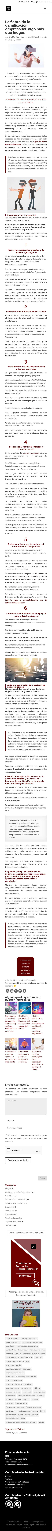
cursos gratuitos (39, 1392)
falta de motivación (30, 453)
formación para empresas (15, 1407)
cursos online (10, 1396)
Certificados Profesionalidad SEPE (19, 1465)
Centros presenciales (14, 1488)
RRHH (23, 1418)
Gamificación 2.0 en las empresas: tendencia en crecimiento (10, 1057)
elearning (9, 1399)
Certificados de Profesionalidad (18, 1192)
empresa (26, 1399)
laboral (42, 1411)
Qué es (8, 1476)
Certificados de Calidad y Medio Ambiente (25, 1496)
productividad (11, 1415)
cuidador (37, 1388)
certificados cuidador (13, 1354)
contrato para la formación (15, 1373)
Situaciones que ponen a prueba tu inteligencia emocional (24, 1057)
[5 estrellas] (11, 980)
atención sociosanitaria (29, 1338)
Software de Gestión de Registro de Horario (21, 1422)
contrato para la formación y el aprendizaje (21, 1376)
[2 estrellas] (7, 980)
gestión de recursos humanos (27, 1411)
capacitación (10, 1346)
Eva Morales (14, 37)
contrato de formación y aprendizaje (18, 1369)
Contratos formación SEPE (16, 1459)
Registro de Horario (13, 1222)
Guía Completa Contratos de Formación (26, 1233)
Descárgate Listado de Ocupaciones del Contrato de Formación (26, 1293)
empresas (35, 1399)
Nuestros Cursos (12, 1218)
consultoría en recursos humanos (17, 1361)
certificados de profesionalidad (34, 1354)
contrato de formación (13, 1365)
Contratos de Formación (15, 1200)
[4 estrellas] (10, 980)
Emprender (9, 1211)
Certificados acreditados (15, 1485)
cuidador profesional (13, 1392)
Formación (9, 1214)
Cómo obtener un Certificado (17, 1482)
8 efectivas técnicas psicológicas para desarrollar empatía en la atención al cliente (37, 1060)
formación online (21, 1403)
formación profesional (33, 1407)
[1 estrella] (6, 980)
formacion (9, 1403)
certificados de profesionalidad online (19, 1357)
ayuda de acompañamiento (32, 1342)
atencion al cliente (12, 1338)
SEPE (7, 1456)
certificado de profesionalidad (27, 1346)
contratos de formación (14, 1380)
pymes (20, 1415)
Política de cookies (14, 1525)
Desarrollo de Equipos (14, 1203)
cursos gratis (27, 1392)
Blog (35, 37)
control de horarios (12, 1388)
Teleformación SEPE (13, 1462)
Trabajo (18, 40)
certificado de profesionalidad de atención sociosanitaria (25, 1350)
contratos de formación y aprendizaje (19, 1384)
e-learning (40, 1396)
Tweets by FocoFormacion (16, 1433)
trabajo (41, 1422)
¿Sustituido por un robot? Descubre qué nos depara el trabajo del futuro (24, 1022)
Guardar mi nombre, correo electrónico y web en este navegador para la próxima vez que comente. (26, 1138)
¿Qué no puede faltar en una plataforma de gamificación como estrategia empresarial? (38, 1025)
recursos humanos (31, 1415)
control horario (26, 1388)
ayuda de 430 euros (13, 1342)
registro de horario (12, 1418)
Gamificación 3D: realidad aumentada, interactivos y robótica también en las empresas (11, 1023)
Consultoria (10, 1196)
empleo (18, 1399)
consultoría (38, 1357)
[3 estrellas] (9, 980)
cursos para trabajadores (26, 1396)
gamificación (10, 1411)
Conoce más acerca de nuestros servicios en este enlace (26, 967)
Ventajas (8, 1479)
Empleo (8, 1207)
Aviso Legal (29, 1525)
